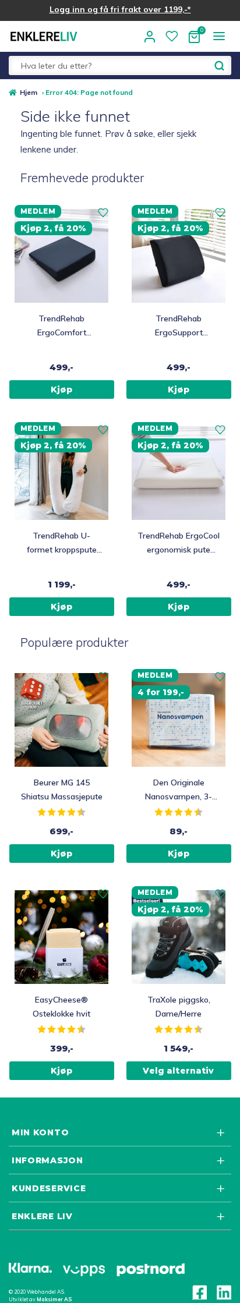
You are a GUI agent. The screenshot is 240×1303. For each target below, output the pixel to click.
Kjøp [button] (61, 389)
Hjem (28, 92)
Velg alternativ (178, 1070)
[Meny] (218, 36)
